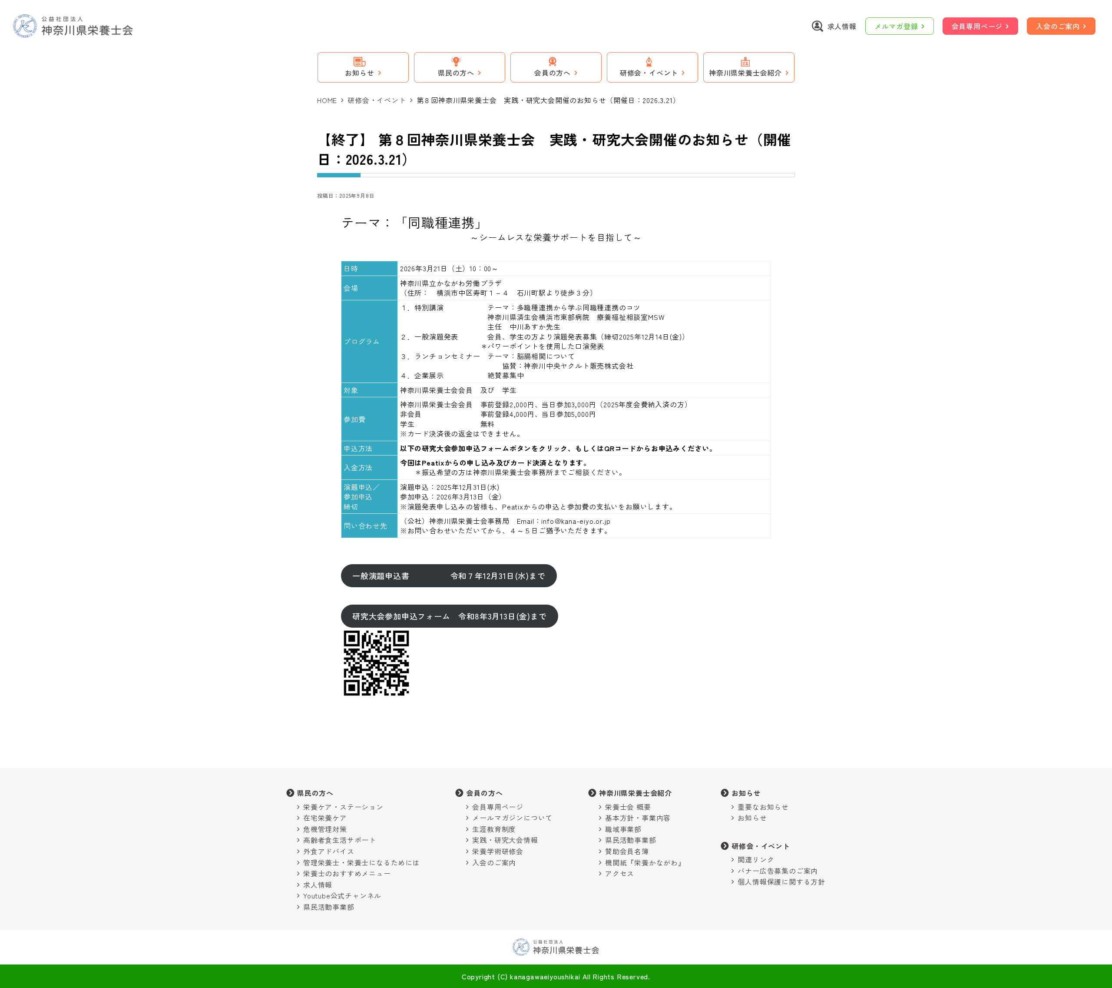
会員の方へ (484, 793)
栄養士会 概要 (628, 807)
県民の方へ (315, 793)
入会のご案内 (1058, 26)
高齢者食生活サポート (339, 840)
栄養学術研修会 (497, 851)
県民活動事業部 (328, 907)
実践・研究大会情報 (505, 840)
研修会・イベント (377, 99)
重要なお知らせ (763, 807)
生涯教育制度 (494, 829)
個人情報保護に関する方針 (781, 881)
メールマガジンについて (512, 817)
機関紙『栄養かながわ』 (645, 862)
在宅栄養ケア (325, 817)
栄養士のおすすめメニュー (347, 873)
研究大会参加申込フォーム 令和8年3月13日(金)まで (449, 616)
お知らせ (746, 793)
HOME (327, 99)
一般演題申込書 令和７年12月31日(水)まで (449, 575)
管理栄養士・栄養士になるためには (361, 862)
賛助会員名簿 (627, 851)
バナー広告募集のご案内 (778, 870)
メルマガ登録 (896, 26)
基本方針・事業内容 (638, 817)
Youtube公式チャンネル (342, 895)
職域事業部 (623, 829)
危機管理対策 (325, 829)
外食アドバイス (328, 851)
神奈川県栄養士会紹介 (635, 793)
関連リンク (756, 859)
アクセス (619, 873)
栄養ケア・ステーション (343, 807)
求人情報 (317, 884)
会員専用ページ (977, 26)
